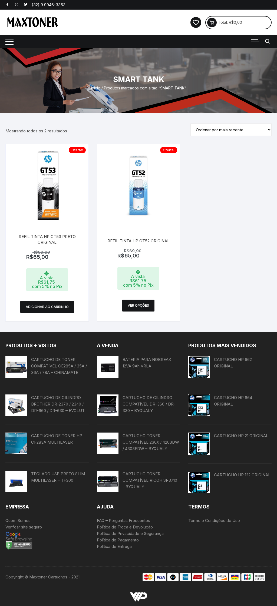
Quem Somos (18, 520)
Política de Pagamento (118, 540)
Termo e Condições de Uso (214, 520)
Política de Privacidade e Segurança (130, 533)
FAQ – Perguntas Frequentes (123, 520)
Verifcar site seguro (23, 527)
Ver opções (138, 305)
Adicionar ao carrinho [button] (47, 307)
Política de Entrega (114, 546)
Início (95, 88)
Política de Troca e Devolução (125, 527)
